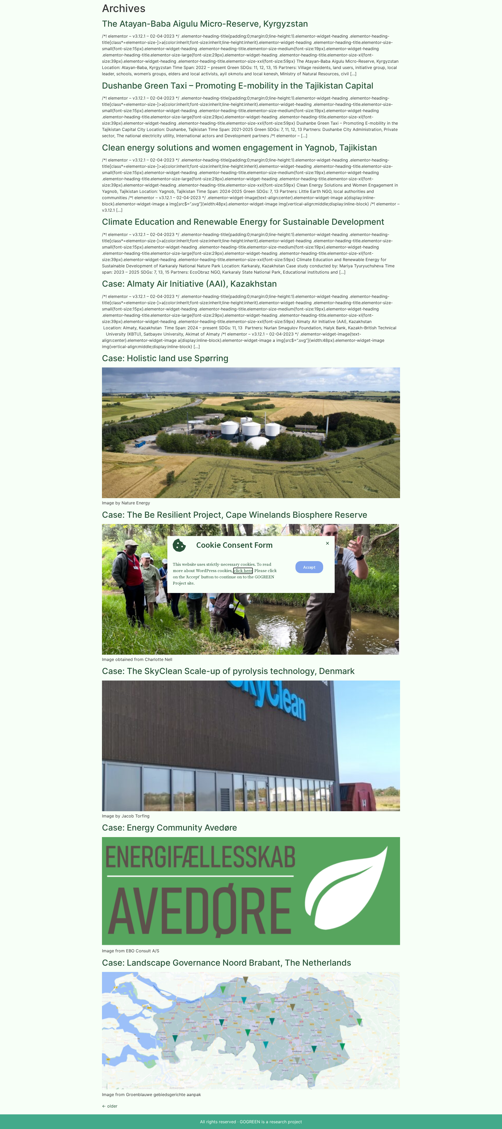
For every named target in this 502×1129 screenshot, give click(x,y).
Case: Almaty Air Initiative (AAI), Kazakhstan (189, 284)
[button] (309, 567)
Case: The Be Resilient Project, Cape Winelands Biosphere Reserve (234, 515)
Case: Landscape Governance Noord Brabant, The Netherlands (226, 963)
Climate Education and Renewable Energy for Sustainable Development (243, 222)
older (109, 1106)
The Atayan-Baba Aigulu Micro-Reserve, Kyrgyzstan (205, 24)
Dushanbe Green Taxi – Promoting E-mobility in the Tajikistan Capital (237, 85)
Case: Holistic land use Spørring (165, 358)
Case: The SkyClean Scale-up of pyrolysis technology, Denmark (228, 671)
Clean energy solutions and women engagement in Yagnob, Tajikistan (239, 147)
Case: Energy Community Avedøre (169, 827)
